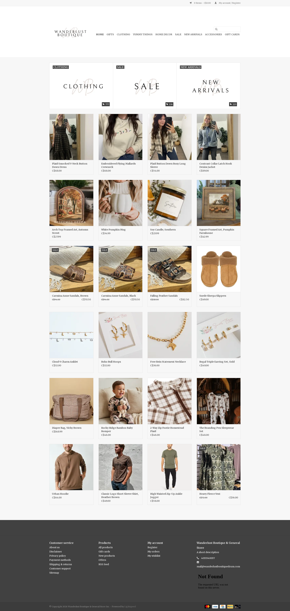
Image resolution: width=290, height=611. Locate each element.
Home (100, 34)
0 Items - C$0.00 (202, 3)
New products (107, 555)
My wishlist (154, 555)
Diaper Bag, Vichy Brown (66, 427)
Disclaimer (55, 551)
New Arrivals (193, 34)
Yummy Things (143, 34)
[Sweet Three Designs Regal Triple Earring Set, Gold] (219, 335)
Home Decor (163, 34)
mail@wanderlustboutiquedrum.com (218, 566)
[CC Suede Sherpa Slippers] (219, 269)
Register (152, 547)
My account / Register (229, 3)
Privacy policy (57, 555)
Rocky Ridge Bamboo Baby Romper (117, 429)
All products (106, 547)
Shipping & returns (60, 564)
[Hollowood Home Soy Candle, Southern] (170, 203)
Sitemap (54, 572)
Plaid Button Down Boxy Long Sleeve (168, 165)
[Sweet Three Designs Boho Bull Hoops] (121, 335)
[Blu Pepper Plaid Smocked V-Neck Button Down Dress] (71, 137)
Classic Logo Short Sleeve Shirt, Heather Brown (120, 495)
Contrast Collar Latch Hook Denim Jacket (215, 165)
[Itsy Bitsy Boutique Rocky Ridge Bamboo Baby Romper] (121, 401)
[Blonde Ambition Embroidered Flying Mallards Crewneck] (121, 137)
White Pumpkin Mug (113, 229)
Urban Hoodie (60, 493)
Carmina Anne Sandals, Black (118, 295)
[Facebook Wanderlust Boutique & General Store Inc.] (142, 527)
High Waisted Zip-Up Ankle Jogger (166, 495)
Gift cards (232, 34)
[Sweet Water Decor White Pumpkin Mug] (121, 203)
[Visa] (215, 606)
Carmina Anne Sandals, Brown (70, 295)
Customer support (60, 568)
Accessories (213, 34)
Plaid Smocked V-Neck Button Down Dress (69, 165)
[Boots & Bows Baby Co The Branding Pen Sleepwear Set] (219, 401)
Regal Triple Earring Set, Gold (217, 361)
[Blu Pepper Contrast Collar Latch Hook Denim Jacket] (219, 137)
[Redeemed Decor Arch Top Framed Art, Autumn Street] (71, 203)
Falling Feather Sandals (164, 295)
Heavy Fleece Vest (209, 493)
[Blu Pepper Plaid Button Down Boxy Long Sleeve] (170, 137)
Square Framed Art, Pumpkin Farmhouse (216, 231)
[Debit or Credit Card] (237, 606)
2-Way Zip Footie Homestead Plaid (167, 429)
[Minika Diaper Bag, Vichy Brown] (71, 401)
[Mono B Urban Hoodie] (71, 467)
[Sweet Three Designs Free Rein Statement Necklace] (170, 335)
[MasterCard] (207, 606)
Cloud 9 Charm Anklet (65, 361)
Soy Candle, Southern (163, 229)
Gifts (110, 34)
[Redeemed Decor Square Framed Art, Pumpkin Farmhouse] (219, 203)
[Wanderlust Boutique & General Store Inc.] (69, 31)
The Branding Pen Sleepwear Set (216, 429)
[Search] (216, 29)
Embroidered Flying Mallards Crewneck (118, 165)
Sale (178, 34)
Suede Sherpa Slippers (212, 295)
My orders (153, 551)
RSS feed (104, 564)
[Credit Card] (222, 606)
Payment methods (60, 559)
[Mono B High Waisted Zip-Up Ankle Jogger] (170, 467)
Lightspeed (130, 606)
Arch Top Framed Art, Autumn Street (70, 231)
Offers (102, 559)
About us (54, 547)
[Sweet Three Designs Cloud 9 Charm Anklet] (71, 335)
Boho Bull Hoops (111, 361)
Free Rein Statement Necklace (168, 361)
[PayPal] (230, 606)
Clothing (123, 34)
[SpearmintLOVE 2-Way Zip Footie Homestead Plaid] (170, 401)
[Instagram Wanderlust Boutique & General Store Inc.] (148, 527)
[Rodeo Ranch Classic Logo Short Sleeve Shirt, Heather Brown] (121, 467)
